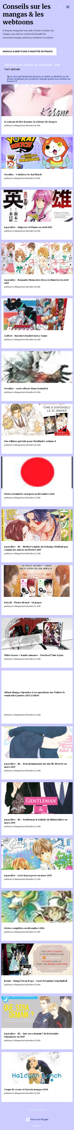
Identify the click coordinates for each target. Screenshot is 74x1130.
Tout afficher (12, 69)
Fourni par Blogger (39, 1119)
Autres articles (37, 1110)
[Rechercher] (61, 7)
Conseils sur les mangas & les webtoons (27, 14)
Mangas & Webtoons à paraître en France (28, 51)
